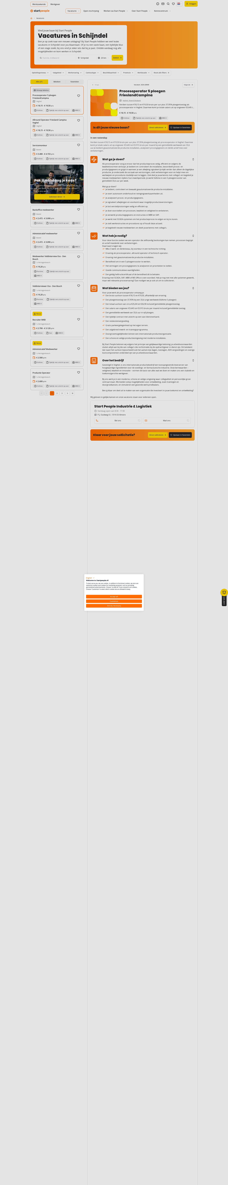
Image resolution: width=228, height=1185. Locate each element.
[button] (90, 578)
